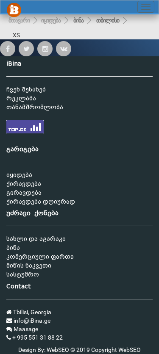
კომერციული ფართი (40, 256)
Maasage (25, 329)
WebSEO (129, 349)
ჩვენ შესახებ (26, 89)
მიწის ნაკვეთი (28, 265)
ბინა (78, 20)
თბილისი (107, 20)
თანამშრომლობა (34, 107)
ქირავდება (23, 184)
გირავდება (24, 192)
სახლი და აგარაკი (36, 239)
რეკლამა (21, 98)
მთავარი (19, 20)
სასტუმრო (22, 274)
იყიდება (51, 20)
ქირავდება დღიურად (40, 201)
